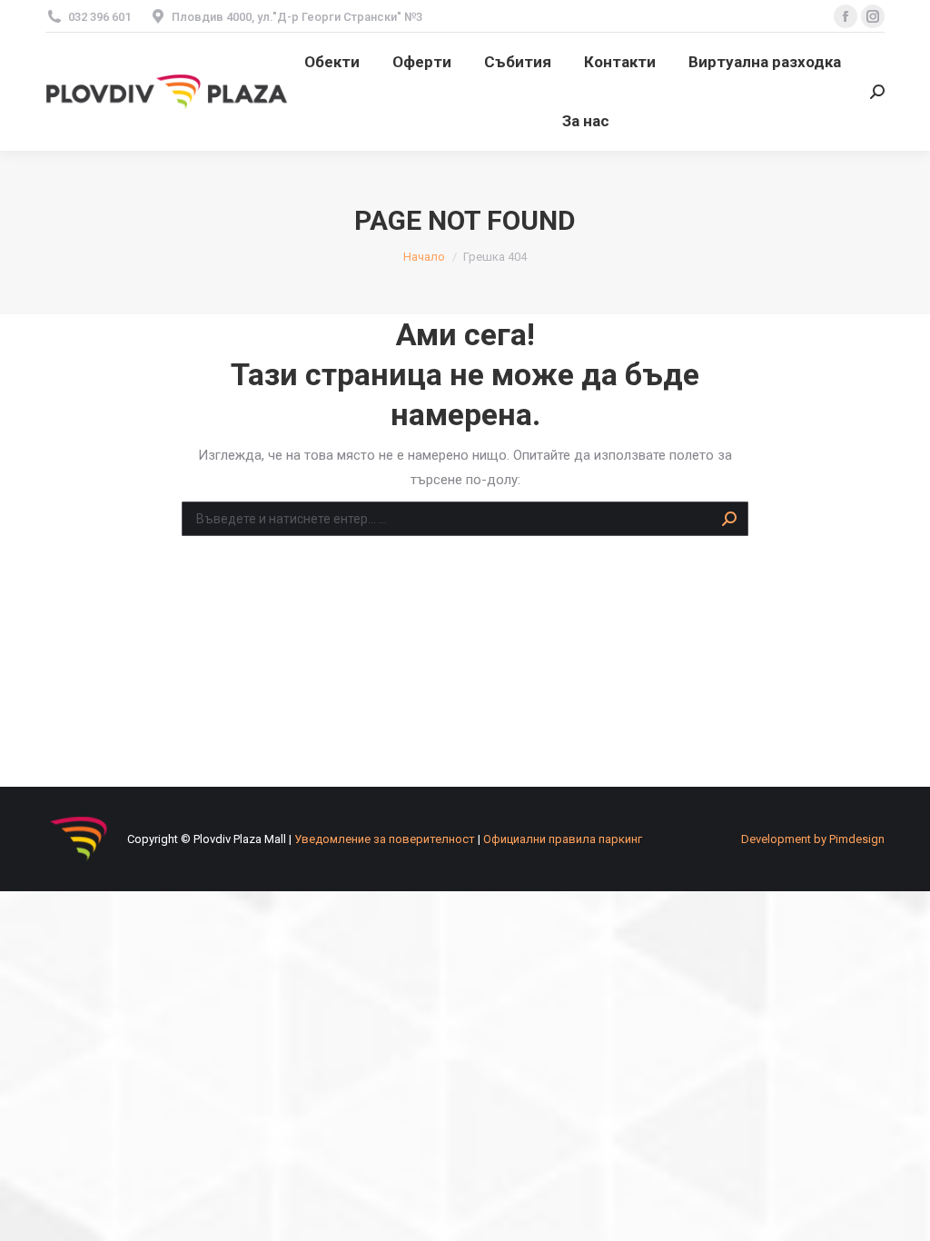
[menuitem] (332, 62)
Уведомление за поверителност (384, 839)
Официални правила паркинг (562, 839)
